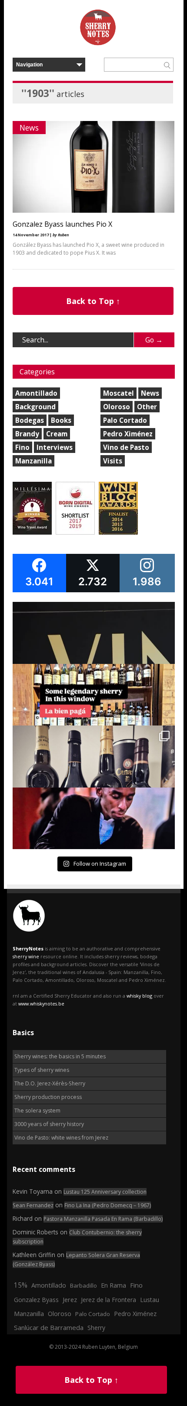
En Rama (113, 1285)
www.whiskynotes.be (41, 1003)
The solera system (37, 1110)
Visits (112, 460)
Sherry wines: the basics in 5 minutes (60, 1056)
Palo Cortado (125, 420)
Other (147, 406)
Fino (22, 447)
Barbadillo (83, 1285)
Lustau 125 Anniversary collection (105, 1191)
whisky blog (139, 995)
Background (35, 406)
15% (20, 1285)
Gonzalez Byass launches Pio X (62, 224)
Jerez (70, 1299)
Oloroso (116, 406)
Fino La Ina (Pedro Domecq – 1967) (107, 1205)
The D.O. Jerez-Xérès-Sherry (49, 1083)
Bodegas (29, 420)
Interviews (55, 447)
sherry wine (26, 956)
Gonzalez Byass (36, 1299)
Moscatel (118, 393)
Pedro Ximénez (128, 433)
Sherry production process (48, 1097)
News (29, 127)
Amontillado (36, 393)
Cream (56, 433)
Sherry (96, 1327)
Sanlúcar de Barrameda (48, 1327)
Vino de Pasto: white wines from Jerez (61, 1137)
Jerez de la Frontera (108, 1299)
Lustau (149, 1299)
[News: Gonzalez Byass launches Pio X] (93, 210)
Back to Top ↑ (93, 301)
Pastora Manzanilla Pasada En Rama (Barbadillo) (103, 1219)
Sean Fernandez (33, 1205)
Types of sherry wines (41, 1070)
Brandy (27, 433)
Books (61, 420)
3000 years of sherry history (49, 1124)
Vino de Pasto (126, 447)
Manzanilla (33, 460)
